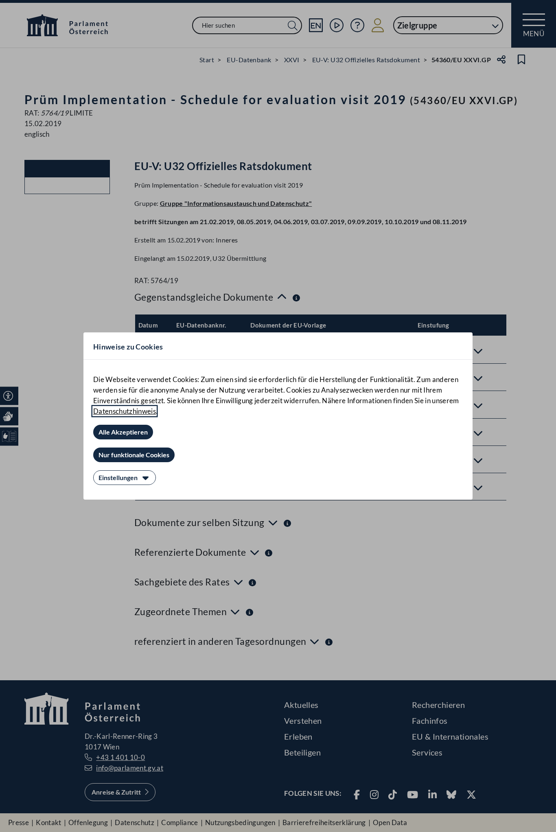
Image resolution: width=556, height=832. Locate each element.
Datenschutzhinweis (124, 411)
